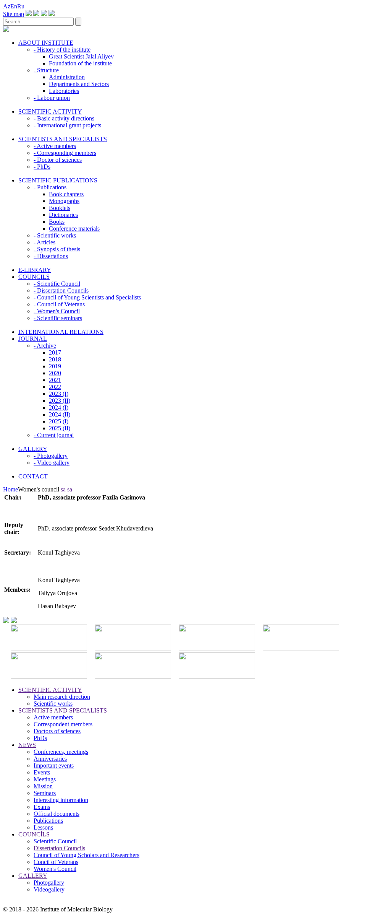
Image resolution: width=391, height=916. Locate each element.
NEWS (27, 745)
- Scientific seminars (58, 318)
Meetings (45, 779)
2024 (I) (58, 407)
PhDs (40, 738)
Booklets (59, 208)
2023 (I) (58, 393)
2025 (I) (58, 421)
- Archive (45, 345)
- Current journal (54, 435)
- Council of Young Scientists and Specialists (87, 297)
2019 (55, 366)
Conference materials (74, 228)
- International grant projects (67, 125)
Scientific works (53, 703)
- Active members (55, 146)
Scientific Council (55, 841)
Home (10, 489)
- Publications (50, 187)
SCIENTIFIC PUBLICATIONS (57, 180)
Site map (13, 14)
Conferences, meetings (61, 751)
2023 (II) (59, 400)
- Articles (44, 242)
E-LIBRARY (34, 270)
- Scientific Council (57, 283)
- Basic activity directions (64, 118)
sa (63, 489)
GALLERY (32, 449)
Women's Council (55, 869)
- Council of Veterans (59, 304)
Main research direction (62, 696)
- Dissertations (51, 256)
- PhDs (42, 166)
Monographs (64, 201)
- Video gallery (51, 462)
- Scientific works (55, 235)
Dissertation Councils (59, 848)
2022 (55, 387)
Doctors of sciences (57, 731)
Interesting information (61, 800)
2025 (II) (59, 428)
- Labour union (52, 97)
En (13, 6)
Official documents (56, 813)
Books (57, 221)
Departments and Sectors (79, 84)
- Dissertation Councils (61, 290)
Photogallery (49, 882)
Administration (67, 77)
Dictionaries (63, 215)
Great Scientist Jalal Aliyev (81, 56)
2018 (55, 359)
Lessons (43, 827)
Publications (48, 820)
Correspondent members (63, 724)
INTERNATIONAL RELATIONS (60, 332)
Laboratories (64, 91)
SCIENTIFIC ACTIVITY (50, 111)
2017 (55, 352)
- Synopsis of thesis (57, 249)
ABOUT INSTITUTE (45, 42)
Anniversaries (50, 758)
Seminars (45, 793)
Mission (43, 786)
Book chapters (66, 194)
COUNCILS (34, 276)
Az (6, 6)
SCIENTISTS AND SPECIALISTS (62, 139)
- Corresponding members (65, 153)
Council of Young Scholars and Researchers (86, 855)
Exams (42, 807)
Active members (53, 717)
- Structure (46, 70)
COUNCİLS (34, 834)
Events (42, 772)
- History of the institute (62, 49)
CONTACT (33, 476)
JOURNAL (32, 338)
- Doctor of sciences (58, 159)
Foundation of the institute (80, 63)
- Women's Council (57, 311)
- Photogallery (51, 455)
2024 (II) (59, 414)
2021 (55, 380)
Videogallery (49, 889)
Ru (20, 6)
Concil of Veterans (56, 862)
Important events (54, 765)
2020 (55, 373)
